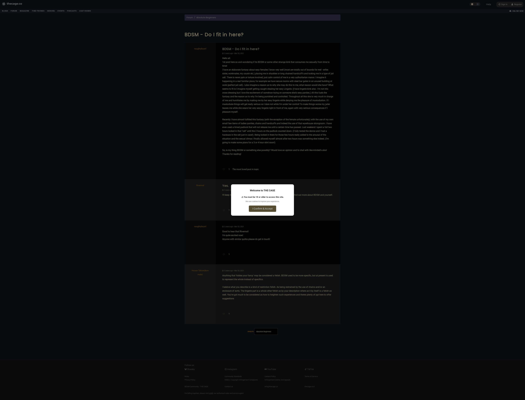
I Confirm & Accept (262, 208)
